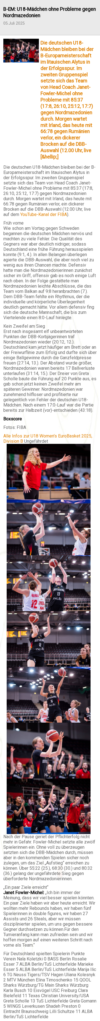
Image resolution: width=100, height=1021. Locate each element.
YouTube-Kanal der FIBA (43, 214)
